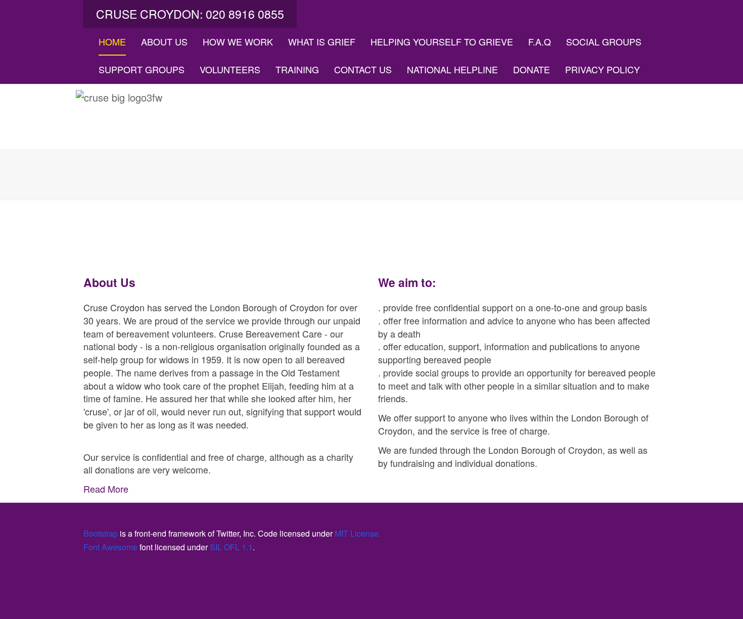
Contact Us (363, 69)
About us (164, 41)
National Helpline (452, 69)
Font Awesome (110, 547)
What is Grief (321, 41)
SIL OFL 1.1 (231, 547)
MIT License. (358, 533)
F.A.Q (539, 41)
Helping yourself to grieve (441, 41)
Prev (21, 173)
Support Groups (141, 69)
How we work (238, 41)
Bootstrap (100, 533)
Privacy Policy (602, 69)
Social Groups (603, 41)
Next (721, 173)
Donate (531, 69)
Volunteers (230, 69)
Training (297, 69)
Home (112, 41)
